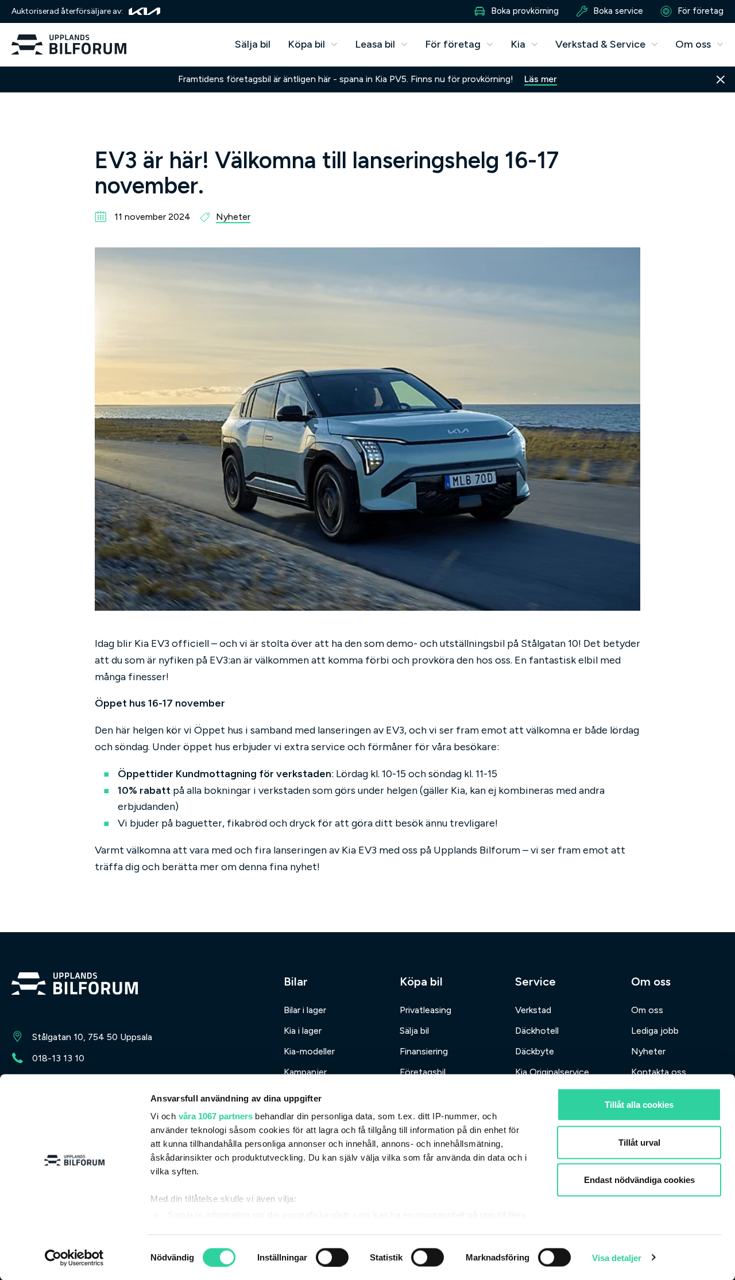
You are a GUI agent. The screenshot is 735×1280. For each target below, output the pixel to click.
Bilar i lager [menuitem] (305, 1009)
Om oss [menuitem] (647, 1009)
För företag (701, 11)
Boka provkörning (525, 11)
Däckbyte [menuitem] (534, 1051)
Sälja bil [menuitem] (252, 44)
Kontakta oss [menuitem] (658, 1071)
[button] (313, 44)
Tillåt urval (639, 1142)
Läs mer (540, 78)
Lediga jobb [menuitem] (655, 1030)
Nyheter (233, 216)
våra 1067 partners (216, 1116)
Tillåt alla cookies (639, 1105)
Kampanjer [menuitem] (305, 1071)
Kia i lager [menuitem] (303, 1030)
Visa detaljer (616, 1257)
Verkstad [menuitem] (533, 1009)
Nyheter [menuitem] (648, 1051)
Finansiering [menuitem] (424, 1051)
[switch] (332, 1257)
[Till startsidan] (74, 985)
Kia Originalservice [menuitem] (552, 1071)
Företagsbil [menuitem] (423, 1071)
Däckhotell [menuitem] (537, 1030)
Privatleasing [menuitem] (425, 1009)
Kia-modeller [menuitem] (309, 1051)
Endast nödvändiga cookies (639, 1180)
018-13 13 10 (58, 1058)
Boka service (618, 11)
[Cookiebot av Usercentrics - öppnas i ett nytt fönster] (74, 1257)
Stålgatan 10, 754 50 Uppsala (92, 1036)
